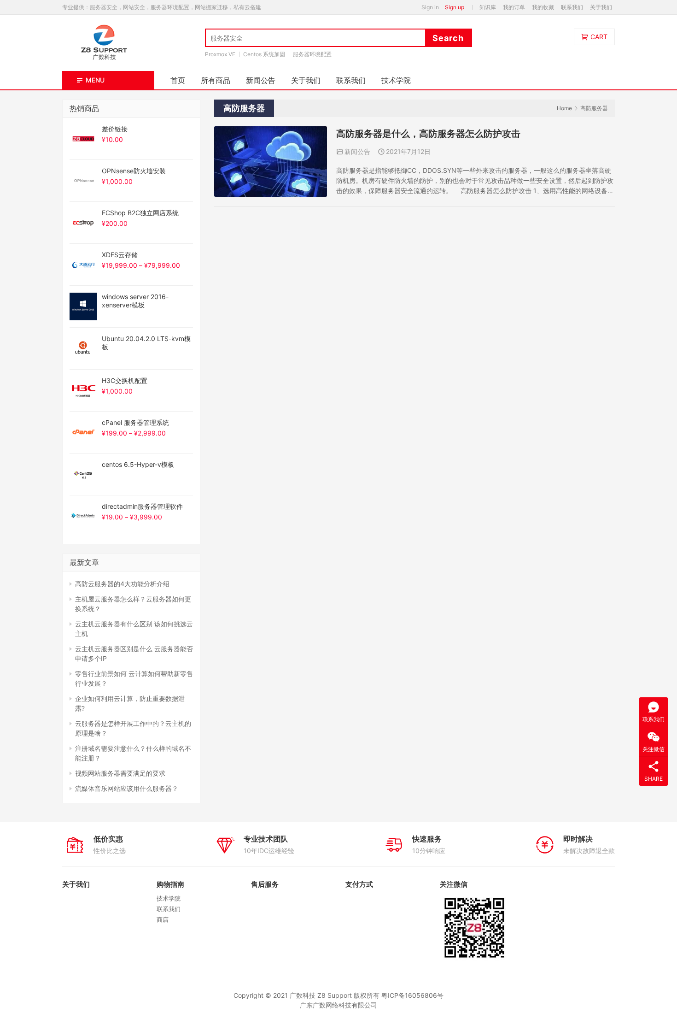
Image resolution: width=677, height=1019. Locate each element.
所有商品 (215, 80)
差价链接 (115, 129)
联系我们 (572, 7)
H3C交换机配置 (124, 380)
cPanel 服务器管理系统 (135, 422)
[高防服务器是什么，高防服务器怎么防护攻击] (270, 131)
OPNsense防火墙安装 (134, 171)
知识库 (487, 7)
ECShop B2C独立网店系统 (140, 213)
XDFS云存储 (120, 255)
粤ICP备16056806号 (412, 995)
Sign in (430, 7)
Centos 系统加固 (264, 54)
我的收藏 (543, 7)
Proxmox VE (220, 54)
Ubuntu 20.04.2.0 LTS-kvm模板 (146, 343)
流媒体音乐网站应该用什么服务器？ (126, 788)
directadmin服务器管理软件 (142, 506)
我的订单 (514, 7)
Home (564, 108)
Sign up (454, 7)
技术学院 (396, 80)
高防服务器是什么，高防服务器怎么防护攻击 (428, 133)
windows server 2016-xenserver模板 (135, 301)
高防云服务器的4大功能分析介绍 (122, 584)
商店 (163, 919)
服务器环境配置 (312, 54)
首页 (177, 80)
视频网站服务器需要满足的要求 (120, 773)
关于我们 (601, 7)
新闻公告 (260, 80)
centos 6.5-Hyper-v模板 (138, 464)
